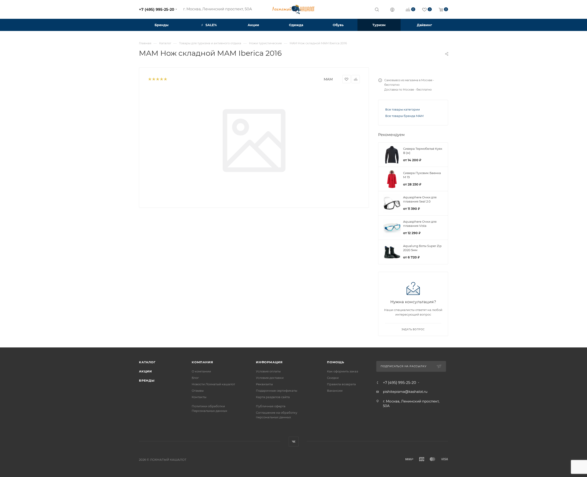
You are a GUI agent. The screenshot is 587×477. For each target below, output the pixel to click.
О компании (201, 371)
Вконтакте (294, 441)
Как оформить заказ (342, 371)
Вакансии (335, 390)
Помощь (335, 362)
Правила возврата (341, 384)
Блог (195, 378)
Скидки (333, 378)
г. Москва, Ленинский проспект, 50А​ (217, 9)
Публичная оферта (270, 406)
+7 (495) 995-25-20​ (156, 9)
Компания (202, 362)
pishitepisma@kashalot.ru (405, 391)
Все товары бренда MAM (404, 116)
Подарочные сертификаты (276, 390)
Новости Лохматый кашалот (213, 384)
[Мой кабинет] (392, 10)
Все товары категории (402, 109)
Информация (269, 362)
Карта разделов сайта (273, 397)
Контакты (199, 397)
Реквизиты (264, 384)
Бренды (147, 380)
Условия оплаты (268, 371)
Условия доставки (270, 378)
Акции (145, 371)
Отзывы (198, 390)
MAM (328, 79)
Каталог (147, 362)
